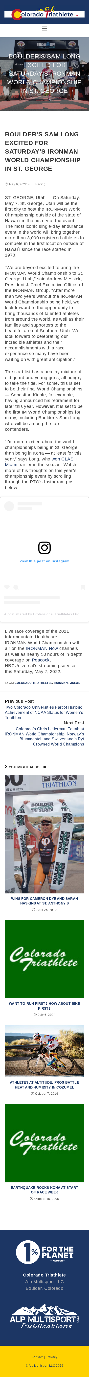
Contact (37, 1357)
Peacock (41, 660)
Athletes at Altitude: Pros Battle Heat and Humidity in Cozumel (44, 1084)
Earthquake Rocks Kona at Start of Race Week (44, 1190)
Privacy (52, 1357)
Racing (40, 184)
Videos (74, 682)
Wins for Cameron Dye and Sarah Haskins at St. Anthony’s (44, 901)
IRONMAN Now (42, 648)
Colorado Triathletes (33, 682)
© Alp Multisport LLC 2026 (44, 1365)
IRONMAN (61, 682)
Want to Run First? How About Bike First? (44, 1006)
